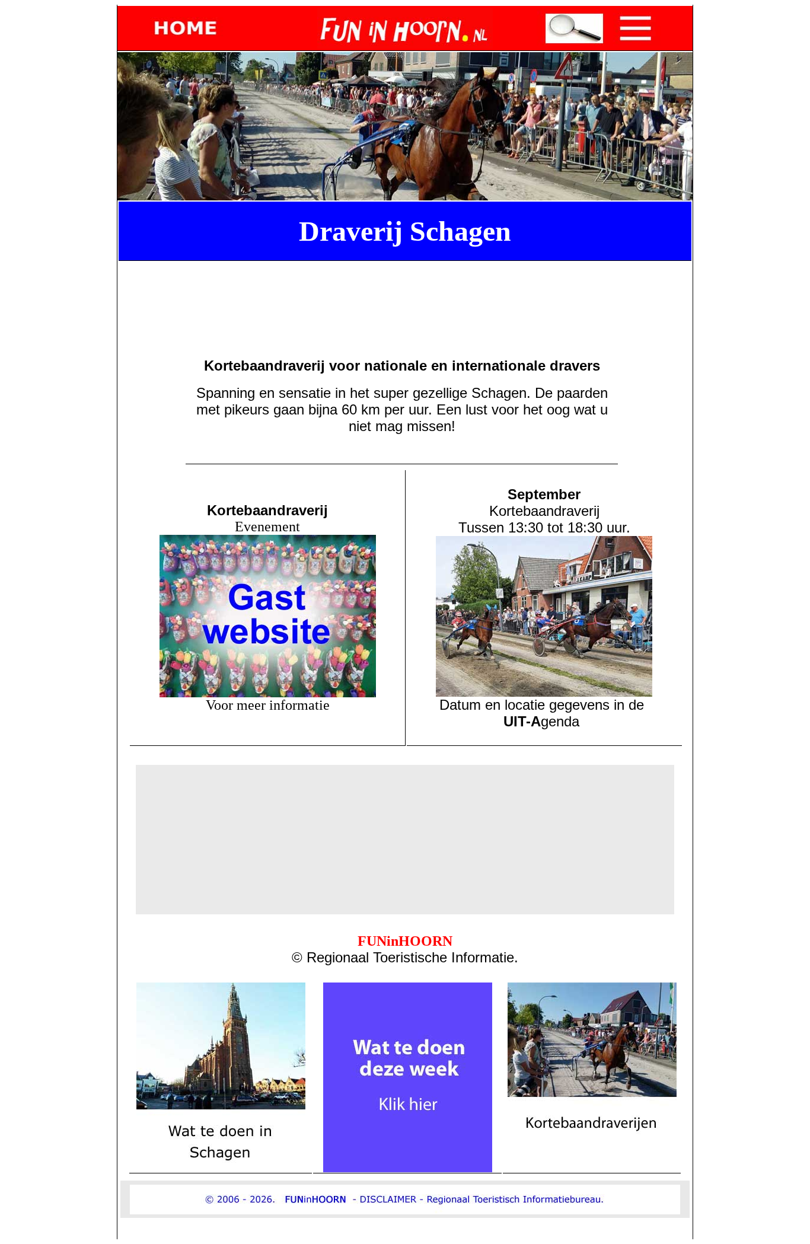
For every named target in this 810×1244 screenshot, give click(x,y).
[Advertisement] (407, 292)
